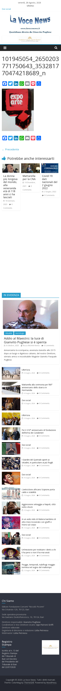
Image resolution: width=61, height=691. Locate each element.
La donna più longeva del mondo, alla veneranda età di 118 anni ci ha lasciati (10, 186)
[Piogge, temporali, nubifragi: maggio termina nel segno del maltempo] (11, 563)
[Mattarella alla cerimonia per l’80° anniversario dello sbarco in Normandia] (11, 383)
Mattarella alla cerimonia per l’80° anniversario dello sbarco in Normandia (37, 387)
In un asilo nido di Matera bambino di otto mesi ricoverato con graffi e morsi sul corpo (39, 522)
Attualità (8, 333)
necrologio (19, 333)
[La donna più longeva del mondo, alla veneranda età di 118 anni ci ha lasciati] (11, 165)
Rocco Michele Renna (31, 345)
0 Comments (49, 195)
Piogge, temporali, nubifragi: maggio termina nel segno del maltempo (38, 566)
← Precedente (10, 149)
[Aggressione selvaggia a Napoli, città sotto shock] (11, 503)
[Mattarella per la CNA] (30, 165)
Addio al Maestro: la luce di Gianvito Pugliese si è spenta (25, 340)
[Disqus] (30, 253)
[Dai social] (11, 399)
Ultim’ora (26, 369)
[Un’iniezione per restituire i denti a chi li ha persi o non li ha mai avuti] (11, 548)
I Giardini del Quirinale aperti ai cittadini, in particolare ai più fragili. (37, 461)
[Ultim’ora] (11, 368)
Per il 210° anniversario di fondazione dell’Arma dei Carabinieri (39, 431)
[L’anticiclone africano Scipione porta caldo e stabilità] (11, 488)
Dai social (6, 9)
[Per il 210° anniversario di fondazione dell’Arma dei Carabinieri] (11, 428)
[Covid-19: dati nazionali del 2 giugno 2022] (50, 165)
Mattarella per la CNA (29, 177)
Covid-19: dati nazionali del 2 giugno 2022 (49, 182)
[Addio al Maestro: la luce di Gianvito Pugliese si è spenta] (30, 301)
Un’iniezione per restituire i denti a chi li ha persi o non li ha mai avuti (39, 551)
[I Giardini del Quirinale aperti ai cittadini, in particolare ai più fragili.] (11, 458)
